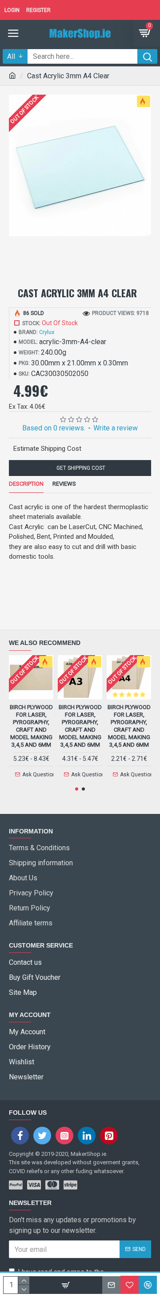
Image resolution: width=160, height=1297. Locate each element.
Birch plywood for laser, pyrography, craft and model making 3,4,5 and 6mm (31, 726)
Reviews (64, 483)
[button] (76, 788)
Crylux (46, 332)
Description (26, 483)
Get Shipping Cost (80, 468)
